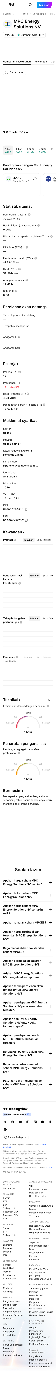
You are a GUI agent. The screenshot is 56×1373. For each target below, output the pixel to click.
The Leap (34, 1216)
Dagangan (8, 1328)
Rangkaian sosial (11, 1301)
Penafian (33, 1292)
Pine (5, 1218)
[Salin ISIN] (26, 509)
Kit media (34, 1259)
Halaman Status (37, 1315)
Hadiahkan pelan (37, 1196)
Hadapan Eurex (37, 1229)
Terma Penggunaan (39, 1288)
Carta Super (9, 1188)
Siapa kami (34, 1242)
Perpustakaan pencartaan (36, 1332)
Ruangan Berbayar (12, 1355)
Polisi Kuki (34, 1298)
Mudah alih (8, 1288)
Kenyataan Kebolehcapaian (37, 1303)
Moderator (8, 1318)
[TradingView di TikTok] (50, 1122)
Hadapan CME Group (40, 1225)
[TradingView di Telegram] (42, 1122)
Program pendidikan (39, 1366)
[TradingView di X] (5, 1122)
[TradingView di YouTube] (20, 1122)
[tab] (29, 540)
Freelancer (8, 1351)
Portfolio (7, 1264)
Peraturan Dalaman (13, 1315)
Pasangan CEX (10, 1211)
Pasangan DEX (10, 1215)
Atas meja (8, 1291)
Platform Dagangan (39, 1344)
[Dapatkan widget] (50, 700)
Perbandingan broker (40, 1212)
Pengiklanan (35, 1356)
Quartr (49, 1167)
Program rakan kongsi (40, 1363)
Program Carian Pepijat (41, 1312)
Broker (32, 1209)
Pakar (6, 1348)
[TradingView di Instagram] (28, 1122)
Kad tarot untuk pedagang (37, 1274)
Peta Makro (9, 1275)
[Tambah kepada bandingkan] (35, 179)
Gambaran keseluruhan (41, 1205)
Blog (31, 1249)
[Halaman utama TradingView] (15, 1109)
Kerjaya (33, 1256)
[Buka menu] (4, 5)
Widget (33, 1327)
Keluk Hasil (8, 1268)
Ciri (31, 1185)
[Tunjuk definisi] (29, 214)
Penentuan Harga (38, 1189)
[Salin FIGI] (26, 520)
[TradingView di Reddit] (5, 1129)
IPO (5, 1255)
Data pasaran (36, 1192)
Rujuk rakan (9, 1308)
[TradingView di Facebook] (13, 1122)
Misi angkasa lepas (39, 1245)
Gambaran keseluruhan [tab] (17, 61)
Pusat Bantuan (36, 1252)
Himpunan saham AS (39, 1232)
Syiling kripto (9, 1208)
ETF (5, 1201)
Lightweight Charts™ (39, 1337)
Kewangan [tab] (41, 61)
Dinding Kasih (10, 1304)
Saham (6, 1198)
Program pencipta (12, 1311)
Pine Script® (9, 1278)
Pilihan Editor (9, 1335)
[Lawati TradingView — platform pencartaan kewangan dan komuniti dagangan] (15, 132)
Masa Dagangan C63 (40, 1278)
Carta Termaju (36, 1340)
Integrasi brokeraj (38, 1359)
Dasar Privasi (35, 1295)
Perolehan (8, 1248)
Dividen (7, 1251)
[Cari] (30, 5)
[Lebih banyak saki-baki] (17, 13)
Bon (5, 1204)
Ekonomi (7, 1244)
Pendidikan (8, 1331)
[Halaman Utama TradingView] (11, 5)
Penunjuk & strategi (13, 1344)
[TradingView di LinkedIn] (35, 1122)
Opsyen (7, 1271)
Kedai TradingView (38, 1269)
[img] (39, 34)
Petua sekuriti (36, 1308)
